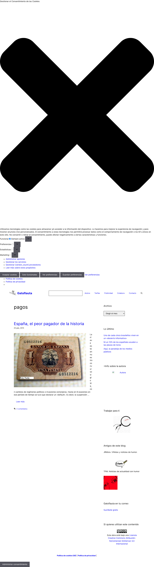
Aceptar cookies (9, 275)
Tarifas (97, 293)
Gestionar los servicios (16, 262)
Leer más (20, 402)
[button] (77, 115)
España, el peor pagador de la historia (49, 323)
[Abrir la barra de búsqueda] (141, 293)
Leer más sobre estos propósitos (21, 268)
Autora (87, 293)
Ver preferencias (49, 275)
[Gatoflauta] (12, 293)
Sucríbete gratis (111, 510)
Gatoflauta (24, 293)
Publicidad (108, 293)
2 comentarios (21, 409)
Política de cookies (14, 279)
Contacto (132, 293)
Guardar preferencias (72, 275)
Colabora (120, 293)
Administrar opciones (15, 259)
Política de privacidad (15, 282)
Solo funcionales (29, 275)
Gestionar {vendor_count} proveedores (23, 265)
